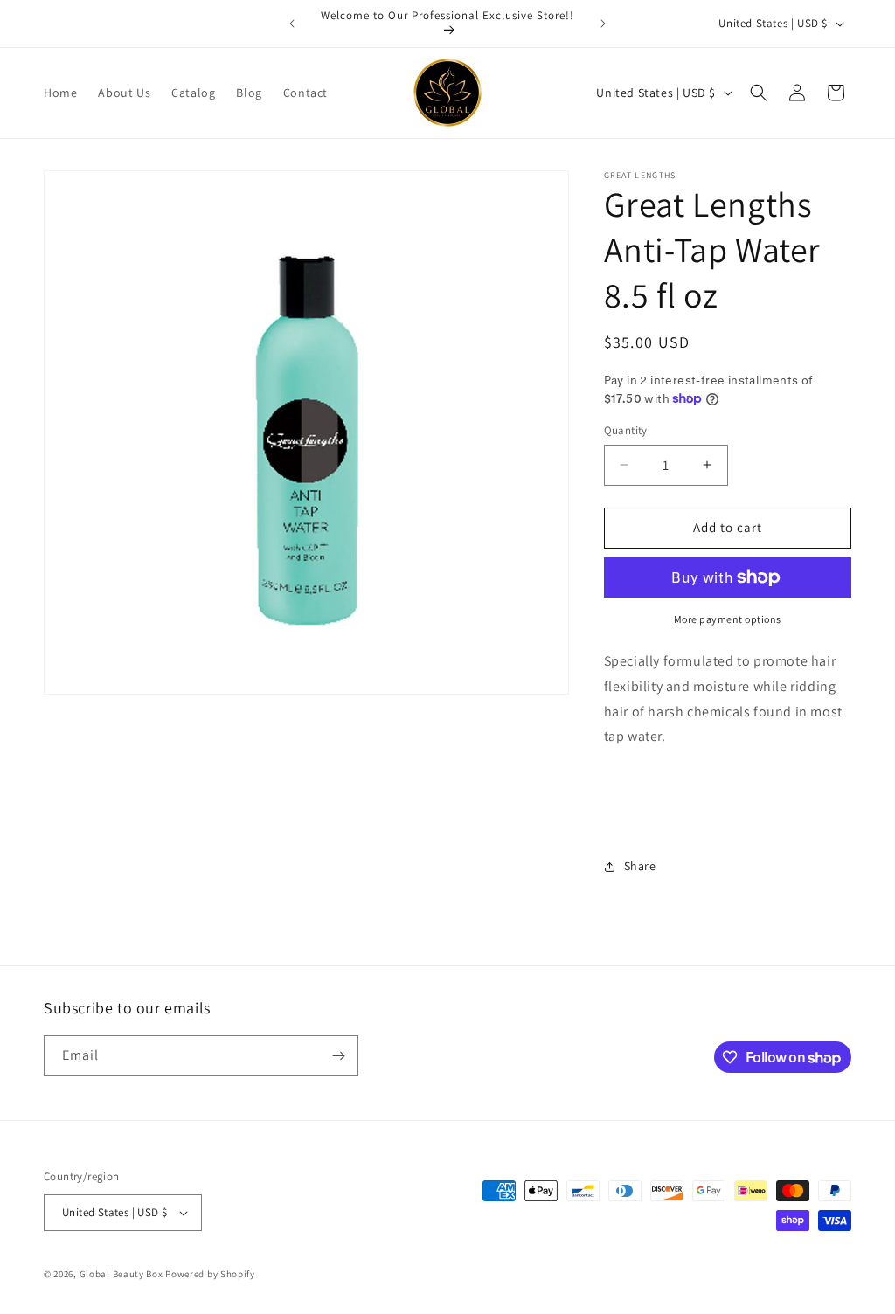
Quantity (626, 430)
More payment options (727, 619)
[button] (758, 92)
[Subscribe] (338, 1055)
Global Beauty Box (121, 1274)
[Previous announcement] (292, 23)
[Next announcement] (603, 23)
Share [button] (640, 866)
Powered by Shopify (210, 1274)
